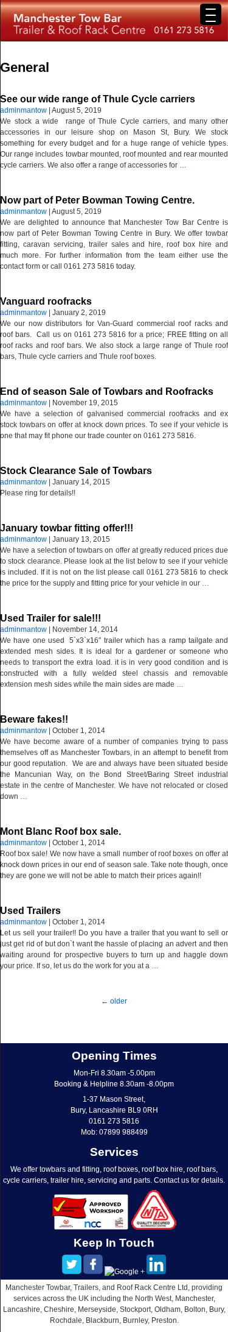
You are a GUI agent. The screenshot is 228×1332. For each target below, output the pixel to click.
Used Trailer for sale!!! (50, 618)
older (114, 1001)
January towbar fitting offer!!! (66, 528)
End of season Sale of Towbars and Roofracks (106, 391)
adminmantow (23, 110)
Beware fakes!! (34, 719)
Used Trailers (30, 910)
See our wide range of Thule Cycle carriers (97, 99)
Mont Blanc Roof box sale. (60, 831)
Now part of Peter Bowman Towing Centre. (97, 200)
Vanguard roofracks (46, 301)
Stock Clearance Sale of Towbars (76, 471)
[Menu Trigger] (210, 14)
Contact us (171, 1180)
